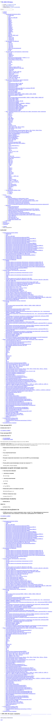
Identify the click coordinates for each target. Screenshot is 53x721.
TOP (2, 719)
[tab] (6, 438)
